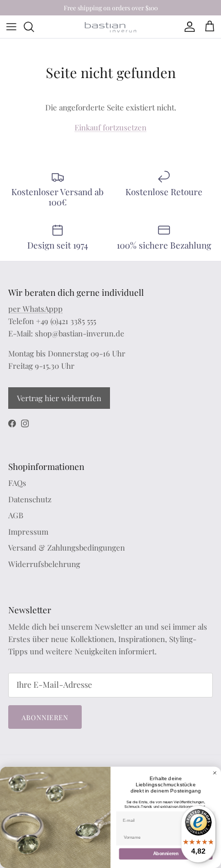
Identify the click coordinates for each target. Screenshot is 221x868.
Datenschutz (29, 499)
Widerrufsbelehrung (44, 564)
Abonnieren (45, 717)
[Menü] (11, 26)
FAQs (17, 483)
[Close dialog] (214, 772)
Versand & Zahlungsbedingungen (66, 547)
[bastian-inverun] (110, 27)
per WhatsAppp (35, 309)
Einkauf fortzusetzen (110, 127)
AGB (15, 515)
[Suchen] (34, 26)
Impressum (28, 531)
